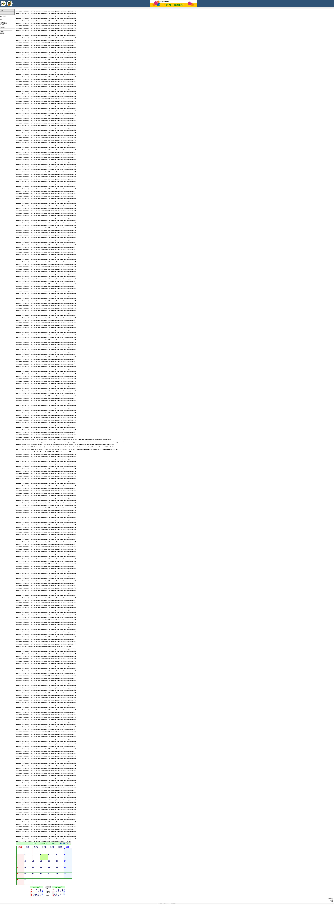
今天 (47, 895)
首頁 (2, 10)
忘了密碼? (2, 24)
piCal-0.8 (330, 898)
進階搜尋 (2, 33)
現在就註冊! (3, 27)
